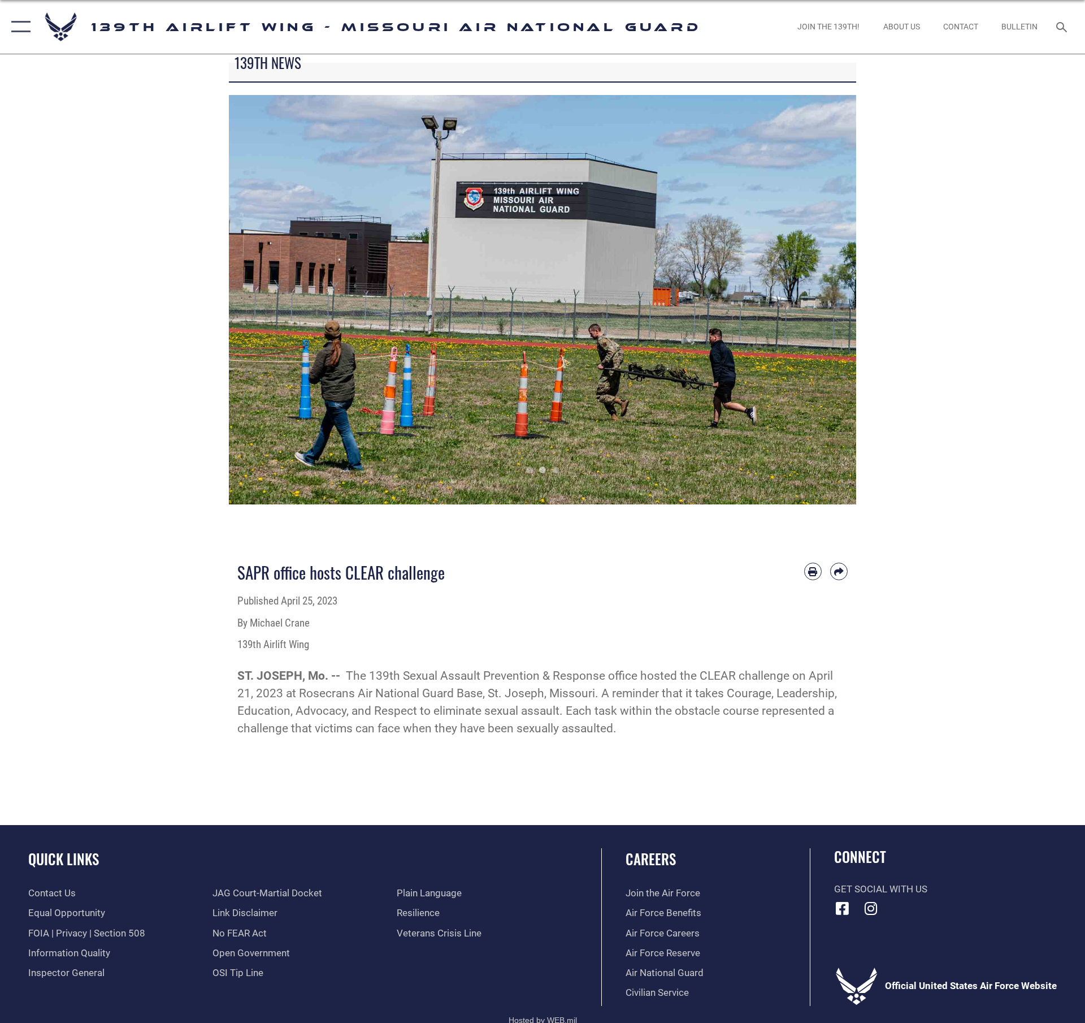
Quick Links (63, 858)
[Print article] (813, 571)
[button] (18, 27)
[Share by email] (839, 571)
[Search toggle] (1062, 27)
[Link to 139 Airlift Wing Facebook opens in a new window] (842, 908)
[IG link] (870, 908)
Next (824, 299)
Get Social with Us (880, 889)
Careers (651, 858)
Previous (260, 299)
